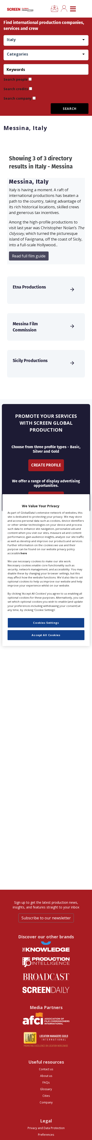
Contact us (46, 1069)
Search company (18, 98)
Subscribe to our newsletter (46, 918)
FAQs (46, 1082)
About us (46, 1076)
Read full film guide (29, 256)
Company (46, 1102)
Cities (46, 1096)
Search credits (16, 89)
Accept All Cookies (46, 635)
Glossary (46, 1089)
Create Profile (46, 465)
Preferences (46, 1135)
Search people (16, 79)
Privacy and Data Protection (46, 1128)
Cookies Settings (46, 622)
